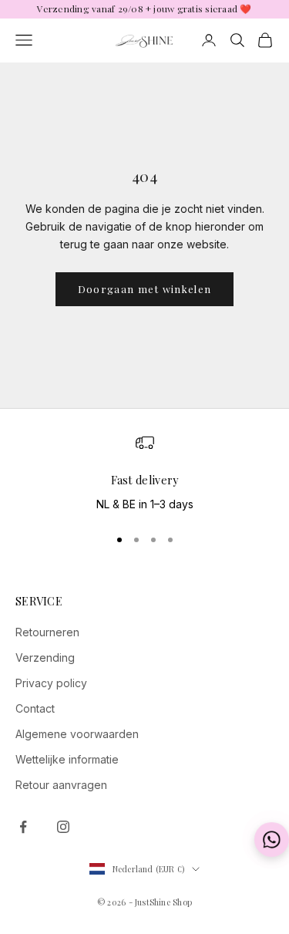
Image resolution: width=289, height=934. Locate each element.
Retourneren (47, 632)
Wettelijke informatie (67, 759)
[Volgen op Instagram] (63, 827)
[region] (144, 473)
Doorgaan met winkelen (144, 288)
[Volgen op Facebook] (23, 827)
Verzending (45, 657)
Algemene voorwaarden (77, 733)
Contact (35, 708)
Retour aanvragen (61, 784)
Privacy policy (51, 683)
